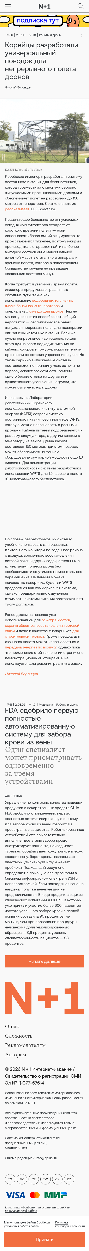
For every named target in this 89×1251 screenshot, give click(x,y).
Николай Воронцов (18, 87)
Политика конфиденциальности (70, 1224)
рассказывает (17, 209)
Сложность (18, 1036)
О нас (12, 1026)
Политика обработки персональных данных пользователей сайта (37, 1209)
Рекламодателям (25, 1045)
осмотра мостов (56, 620)
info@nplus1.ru (46, 1158)
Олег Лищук (13, 795)
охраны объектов (20, 625)
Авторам (15, 1054)
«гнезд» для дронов (46, 311)
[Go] (8, 6)
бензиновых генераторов (38, 306)
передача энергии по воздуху (31, 647)
